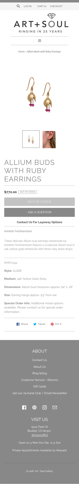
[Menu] (39, 40)
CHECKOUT (56, 6)
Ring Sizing (39, 373)
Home (21, 51)
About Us (39, 366)
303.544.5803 (39, 434)
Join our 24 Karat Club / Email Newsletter (39, 393)
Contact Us (39, 360)
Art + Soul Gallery (44, 471)
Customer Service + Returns (39, 380)
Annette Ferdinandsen (18, 231)
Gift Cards (39, 386)
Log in (27, 6)
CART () (41, 6)
